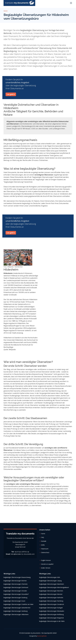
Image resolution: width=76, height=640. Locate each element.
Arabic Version (45, 568)
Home (6, 11)
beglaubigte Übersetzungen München (51, 591)
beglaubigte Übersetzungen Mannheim (51, 584)
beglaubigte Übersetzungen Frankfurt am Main (18, 604)
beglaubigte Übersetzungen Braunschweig (17, 577)
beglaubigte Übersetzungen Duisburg (15, 597)
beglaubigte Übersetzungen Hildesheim (16, 614)
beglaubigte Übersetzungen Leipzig (50, 580)
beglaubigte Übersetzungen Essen (14, 601)
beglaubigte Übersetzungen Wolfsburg (51, 614)
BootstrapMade (42, 636)
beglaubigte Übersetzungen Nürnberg (51, 601)
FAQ (42, 537)
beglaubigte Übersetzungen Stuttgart (51, 607)
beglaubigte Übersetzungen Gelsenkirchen (17, 607)
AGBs (43, 545)
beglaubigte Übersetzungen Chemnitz (16, 584)
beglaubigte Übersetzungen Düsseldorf (16, 594)
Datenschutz (45, 552)
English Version (46, 560)
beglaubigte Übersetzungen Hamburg (15, 611)
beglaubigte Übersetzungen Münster (50, 594)
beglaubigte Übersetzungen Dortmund (16, 587)
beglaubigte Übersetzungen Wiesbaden (51, 611)
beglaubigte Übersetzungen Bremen (15, 580)
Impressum (44, 548)
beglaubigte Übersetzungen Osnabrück (51, 604)
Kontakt (43, 541)
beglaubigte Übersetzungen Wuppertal (51, 618)
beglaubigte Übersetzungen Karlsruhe (51, 597)
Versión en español (47, 564)
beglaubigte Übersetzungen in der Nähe (52, 621)
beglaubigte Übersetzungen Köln (49, 577)
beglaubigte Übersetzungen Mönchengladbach (54, 587)
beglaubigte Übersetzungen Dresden (15, 591)
